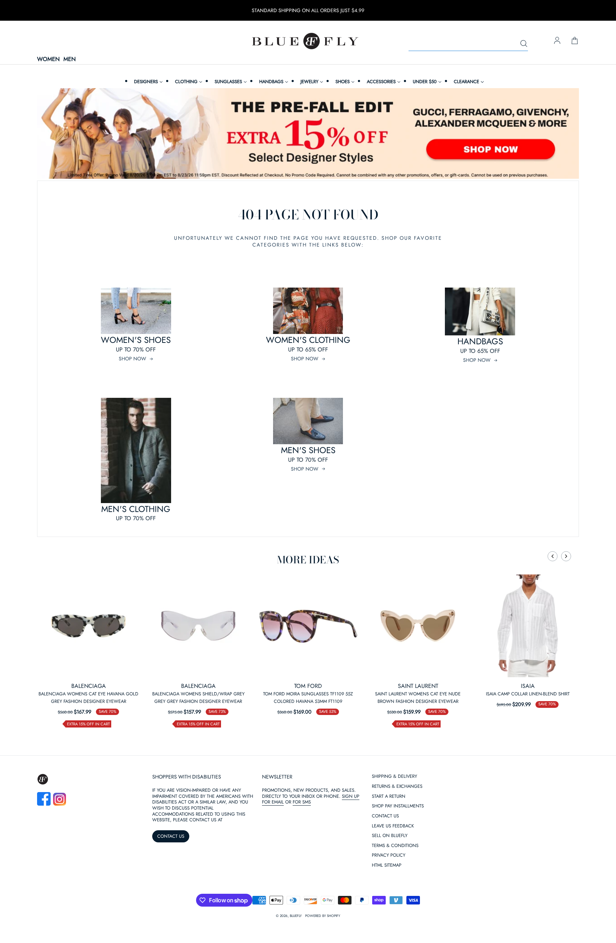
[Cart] (574, 41)
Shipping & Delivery (394, 777)
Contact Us (385, 816)
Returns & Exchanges (397, 787)
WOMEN (48, 59)
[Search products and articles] (523, 44)
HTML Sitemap (386, 865)
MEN (69, 59)
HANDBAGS (480, 341)
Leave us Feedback (393, 826)
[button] (552, 556)
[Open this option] (88, 625)
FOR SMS (302, 801)
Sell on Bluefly (389, 836)
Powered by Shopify (322, 915)
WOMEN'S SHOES (136, 340)
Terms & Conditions (395, 846)
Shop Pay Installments (398, 806)
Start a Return (388, 797)
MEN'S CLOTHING (135, 509)
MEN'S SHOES (308, 450)
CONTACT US (170, 836)
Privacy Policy (388, 855)
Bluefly (296, 915)
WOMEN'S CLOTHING (308, 340)
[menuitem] (148, 81)
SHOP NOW (132, 358)
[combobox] (468, 44)
